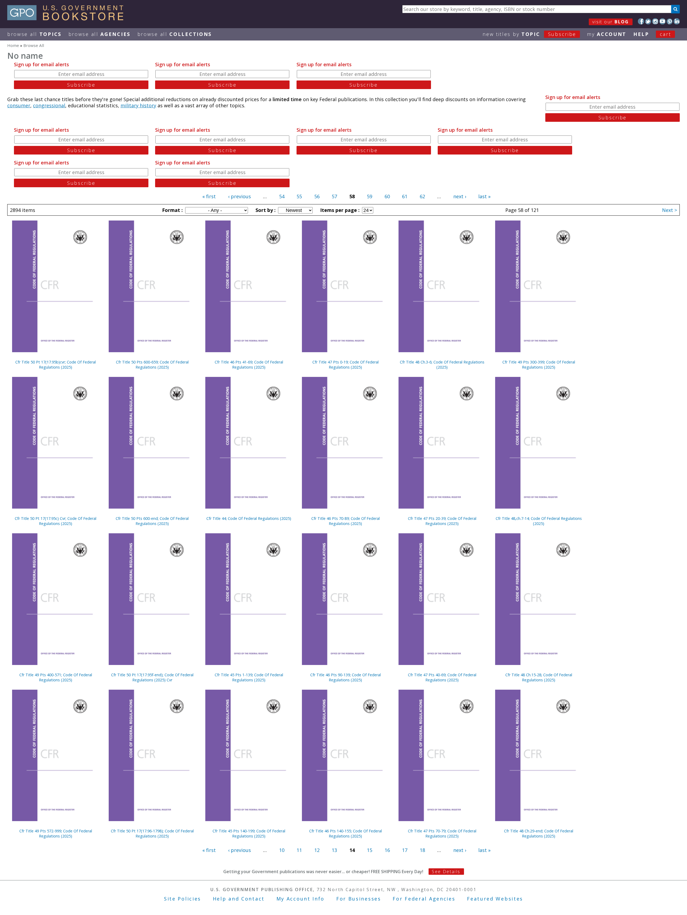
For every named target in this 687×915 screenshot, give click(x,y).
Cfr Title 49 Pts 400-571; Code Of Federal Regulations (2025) (55, 677)
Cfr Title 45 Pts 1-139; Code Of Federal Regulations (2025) (249, 677)
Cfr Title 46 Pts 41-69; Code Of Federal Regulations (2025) (249, 364)
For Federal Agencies (424, 898)
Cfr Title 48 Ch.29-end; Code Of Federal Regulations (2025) (538, 833)
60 (387, 196)
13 (334, 850)
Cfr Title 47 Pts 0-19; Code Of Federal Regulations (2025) (345, 364)
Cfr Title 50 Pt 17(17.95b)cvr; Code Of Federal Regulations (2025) (55, 364)
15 (369, 850)
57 (334, 196)
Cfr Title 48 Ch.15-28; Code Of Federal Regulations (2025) (538, 677)
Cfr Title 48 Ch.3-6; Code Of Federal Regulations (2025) (442, 364)
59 (369, 196)
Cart (665, 34)
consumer (18, 105)
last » (484, 196)
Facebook (641, 21)
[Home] (67, 18)
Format (171, 210)
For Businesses (358, 898)
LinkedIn (677, 21)
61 (404, 196)
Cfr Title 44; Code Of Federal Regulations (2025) (248, 518)
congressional (49, 105)
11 (299, 850)
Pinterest (670, 21)
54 (281, 196)
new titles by (529, 34)
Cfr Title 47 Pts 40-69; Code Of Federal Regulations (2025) (442, 677)
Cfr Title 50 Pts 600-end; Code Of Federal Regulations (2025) (152, 521)
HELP (641, 34)
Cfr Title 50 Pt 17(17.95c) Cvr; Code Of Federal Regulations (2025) (55, 521)
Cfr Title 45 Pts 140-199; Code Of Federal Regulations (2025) (249, 833)
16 (387, 850)
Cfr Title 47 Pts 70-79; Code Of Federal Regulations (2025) (442, 833)
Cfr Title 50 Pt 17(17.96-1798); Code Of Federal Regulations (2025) (152, 833)
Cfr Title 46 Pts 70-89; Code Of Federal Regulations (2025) (345, 521)
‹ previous (239, 196)
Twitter (648, 21)
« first (209, 196)
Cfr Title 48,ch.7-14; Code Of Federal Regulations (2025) (539, 521)
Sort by (264, 210)
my (606, 34)
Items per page (339, 210)
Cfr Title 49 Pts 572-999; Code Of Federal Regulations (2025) (55, 833)
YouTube (662, 21)
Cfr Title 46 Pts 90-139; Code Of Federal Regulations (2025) (345, 677)
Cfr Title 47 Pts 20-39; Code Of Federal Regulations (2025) (442, 521)
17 (404, 850)
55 (299, 196)
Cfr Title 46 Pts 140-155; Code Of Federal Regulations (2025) (345, 833)
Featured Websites (495, 898)
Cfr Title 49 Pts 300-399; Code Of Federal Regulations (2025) (538, 364)
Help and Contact (239, 898)
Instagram (655, 21)
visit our (610, 22)
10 (281, 850)
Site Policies (182, 898)
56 (317, 196)
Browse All (34, 34)
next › (459, 196)
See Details (446, 871)
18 (422, 850)
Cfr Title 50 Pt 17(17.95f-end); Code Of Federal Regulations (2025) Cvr (152, 677)
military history (138, 105)
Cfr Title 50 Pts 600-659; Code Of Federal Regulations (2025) (152, 364)
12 (317, 850)
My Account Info (300, 898)
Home (13, 45)
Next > (669, 210)
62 (422, 196)
